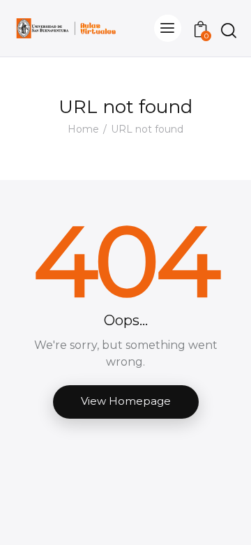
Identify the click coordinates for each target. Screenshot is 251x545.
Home (83, 129)
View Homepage (126, 401)
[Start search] (228, 30)
